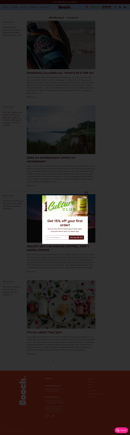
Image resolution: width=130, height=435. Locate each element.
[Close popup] (86, 193)
